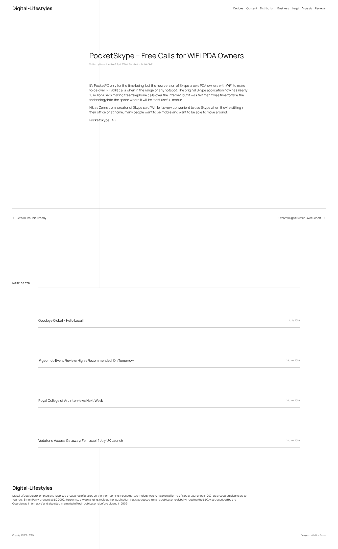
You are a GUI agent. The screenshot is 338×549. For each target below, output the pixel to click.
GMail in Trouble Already (31, 218)
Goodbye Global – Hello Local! (60, 320)
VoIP (150, 64)
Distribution (134, 64)
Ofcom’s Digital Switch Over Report (300, 218)
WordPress (320, 535)
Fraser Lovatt (105, 64)
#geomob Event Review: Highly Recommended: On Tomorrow (86, 360)
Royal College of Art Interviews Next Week (70, 400)
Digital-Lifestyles (32, 8)
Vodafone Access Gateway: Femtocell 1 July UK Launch (80, 440)
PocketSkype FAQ (103, 120)
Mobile (144, 64)
